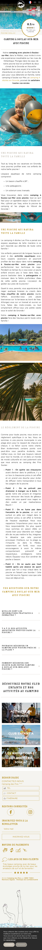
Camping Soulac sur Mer (13, 31)
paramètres (10, 940)
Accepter (9, 944)
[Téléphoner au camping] (39, 2)
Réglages (21, 944)
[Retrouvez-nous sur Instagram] (30, 812)
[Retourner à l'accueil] (21, 4)
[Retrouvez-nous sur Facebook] (11, 812)
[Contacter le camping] (35, 2)
